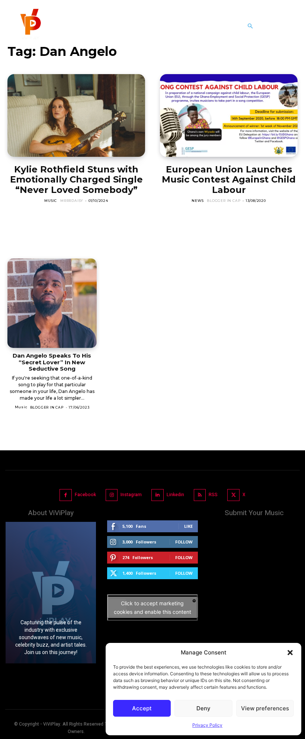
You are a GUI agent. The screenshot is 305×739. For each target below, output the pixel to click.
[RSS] (200, 495)
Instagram (131, 494)
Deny (203, 708)
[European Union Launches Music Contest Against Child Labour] (229, 115)
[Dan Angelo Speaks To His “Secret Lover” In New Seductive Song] (52, 303)
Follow (184, 542)
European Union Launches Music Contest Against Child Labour (229, 179)
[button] (290, 652)
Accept (142, 708)
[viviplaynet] (30, 26)
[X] (233, 495)
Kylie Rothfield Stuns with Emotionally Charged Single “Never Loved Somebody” (76, 179)
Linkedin (175, 494)
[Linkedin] (157, 495)
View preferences (265, 708)
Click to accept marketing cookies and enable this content (152, 607)
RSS (213, 494)
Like (188, 526)
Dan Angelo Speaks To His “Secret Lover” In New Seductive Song (52, 362)
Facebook (85, 494)
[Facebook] (66, 495)
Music (50, 201)
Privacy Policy (207, 725)
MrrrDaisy (71, 201)
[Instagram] (112, 495)
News (197, 201)
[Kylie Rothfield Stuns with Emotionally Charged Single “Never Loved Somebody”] (76, 115)
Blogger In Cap (223, 201)
